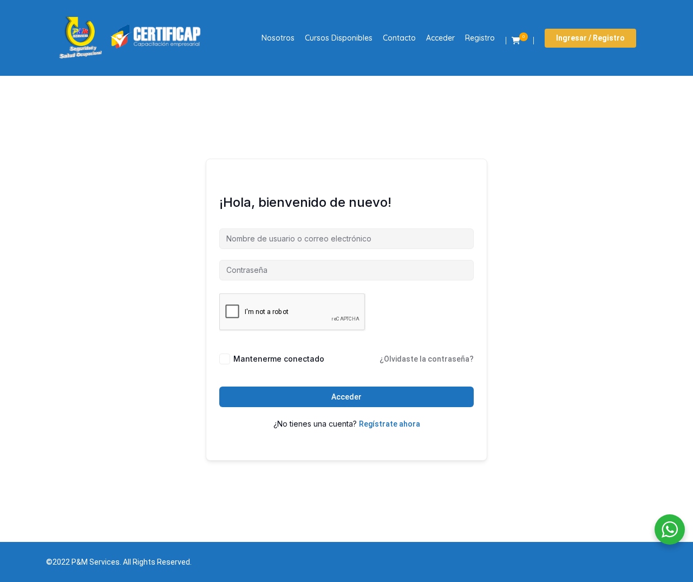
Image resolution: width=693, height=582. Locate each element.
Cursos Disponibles (338, 38)
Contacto (399, 38)
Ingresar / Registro (590, 38)
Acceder (440, 38)
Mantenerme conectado (278, 358)
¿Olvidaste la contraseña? (427, 359)
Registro (480, 38)
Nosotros (278, 38)
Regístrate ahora (389, 424)
